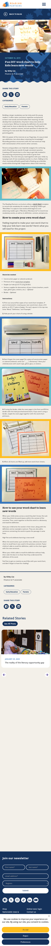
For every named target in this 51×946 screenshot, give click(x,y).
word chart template (22, 282)
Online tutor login (34, 909)
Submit (26, 890)
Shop (4, 909)
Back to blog (15, 14)
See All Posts (10, 623)
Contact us (31, 912)
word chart (37, 204)
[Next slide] (47, 675)
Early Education (11, 106)
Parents (25, 106)
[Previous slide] (4, 675)
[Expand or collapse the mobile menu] (44, 4)
